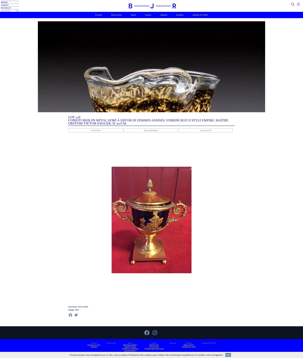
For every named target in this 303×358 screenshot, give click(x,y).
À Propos (98, 15)
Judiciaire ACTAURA (200, 15)
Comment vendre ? (130, 351)
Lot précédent (152, 130)
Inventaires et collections (130, 349)
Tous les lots (96, 130)
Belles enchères (189, 345)
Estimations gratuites (130, 345)
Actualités (94, 347)
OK (228, 355)
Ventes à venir (116, 15)
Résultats (179, 15)
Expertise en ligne (130, 347)
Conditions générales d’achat (154, 349)
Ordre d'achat (154, 347)
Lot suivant (204, 130)
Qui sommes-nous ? (93, 345)
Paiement (163, 15)
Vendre (133, 15)
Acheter (148, 15)
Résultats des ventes (189, 347)
